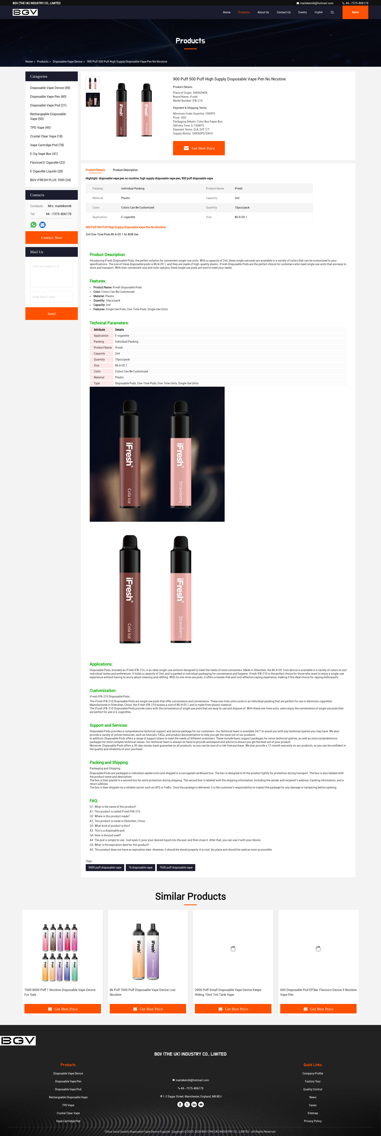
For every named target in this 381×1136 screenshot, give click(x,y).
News (312, 1097)
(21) (48, 105)
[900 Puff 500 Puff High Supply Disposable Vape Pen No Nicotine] (135, 109)
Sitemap (313, 1113)
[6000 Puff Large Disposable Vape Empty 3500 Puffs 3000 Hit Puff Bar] (318, 949)
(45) (40, 127)
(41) (44, 154)
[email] (42, 225)
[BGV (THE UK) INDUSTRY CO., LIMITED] (25, 12)
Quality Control (312, 1089)
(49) (50, 88)
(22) (47, 162)
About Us (263, 12)
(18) (46, 136)
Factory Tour (313, 1081)
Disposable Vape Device (67, 61)
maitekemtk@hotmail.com (317, 3)
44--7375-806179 (356, 3)
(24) (50, 180)
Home (226, 12)
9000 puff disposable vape (105, 867)
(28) (46, 171)
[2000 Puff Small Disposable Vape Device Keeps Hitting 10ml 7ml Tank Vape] (148, 949)
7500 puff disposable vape (176, 867)
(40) (48, 97)
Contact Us (284, 12)
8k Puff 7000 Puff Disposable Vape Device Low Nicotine (57, 992)
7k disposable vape (140, 867)
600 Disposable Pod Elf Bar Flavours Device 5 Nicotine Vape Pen (233, 992)
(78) (47, 145)
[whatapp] (33, 225)
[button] (29, 958)
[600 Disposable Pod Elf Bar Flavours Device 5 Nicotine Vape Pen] (233, 949)
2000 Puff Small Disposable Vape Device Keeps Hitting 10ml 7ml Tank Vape (143, 992)
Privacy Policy (313, 1121)
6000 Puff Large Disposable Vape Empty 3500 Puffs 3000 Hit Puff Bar (316, 992)
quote (355, 12)
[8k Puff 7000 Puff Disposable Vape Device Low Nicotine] (62, 949)
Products (244, 12)
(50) (48, 116)
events (302, 12)
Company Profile (312, 1073)
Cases (313, 1105)
